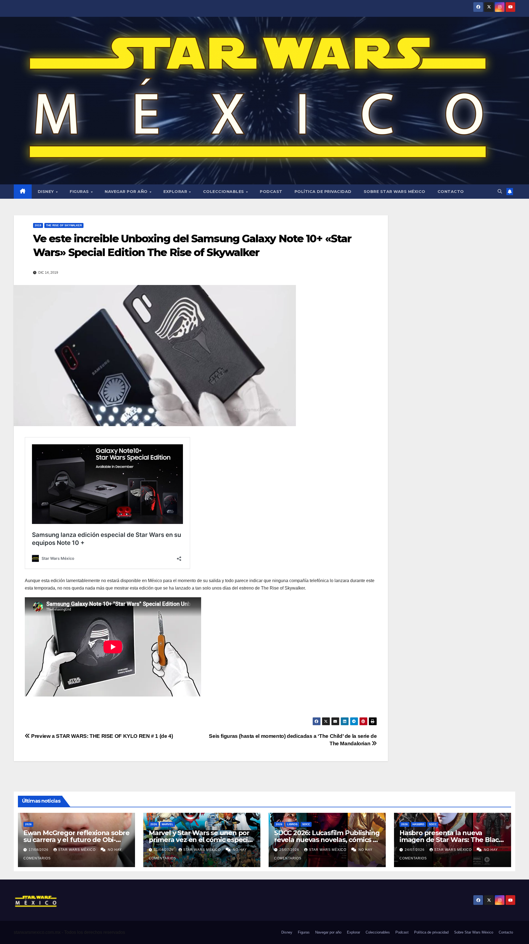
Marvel (167, 824)
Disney (46, 191)
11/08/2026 (164, 850)
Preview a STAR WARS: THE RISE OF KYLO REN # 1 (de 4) (101, 736)
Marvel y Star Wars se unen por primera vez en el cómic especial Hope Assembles (201, 840)
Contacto (451, 191)
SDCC (306, 824)
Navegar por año (127, 191)
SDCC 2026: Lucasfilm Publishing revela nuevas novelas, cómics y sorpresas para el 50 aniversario (327, 840)
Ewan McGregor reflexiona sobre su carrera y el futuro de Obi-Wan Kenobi (76, 840)
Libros (292, 824)
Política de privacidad (323, 191)
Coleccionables (224, 191)
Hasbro (418, 824)
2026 (28, 824)
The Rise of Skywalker (64, 225)
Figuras (80, 191)
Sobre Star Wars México (394, 191)
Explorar (175, 191)
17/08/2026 (39, 850)
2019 (38, 225)
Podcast (271, 191)
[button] (500, 191)
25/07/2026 (289, 850)
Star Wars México (77, 850)
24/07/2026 (415, 850)
